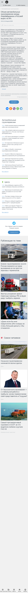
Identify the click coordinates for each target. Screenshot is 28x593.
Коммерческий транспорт (8, 432)
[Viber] (14, 108)
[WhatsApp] (17, 108)
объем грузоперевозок (6, 93)
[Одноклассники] (10, 108)
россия (2, 95)
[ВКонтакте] (7, 108)
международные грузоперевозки (19, 93)
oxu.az (4, 89)
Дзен (2, 366)
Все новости (5, 171)
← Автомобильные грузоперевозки (10, 8)
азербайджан (7, 95)
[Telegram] (21, 108)
